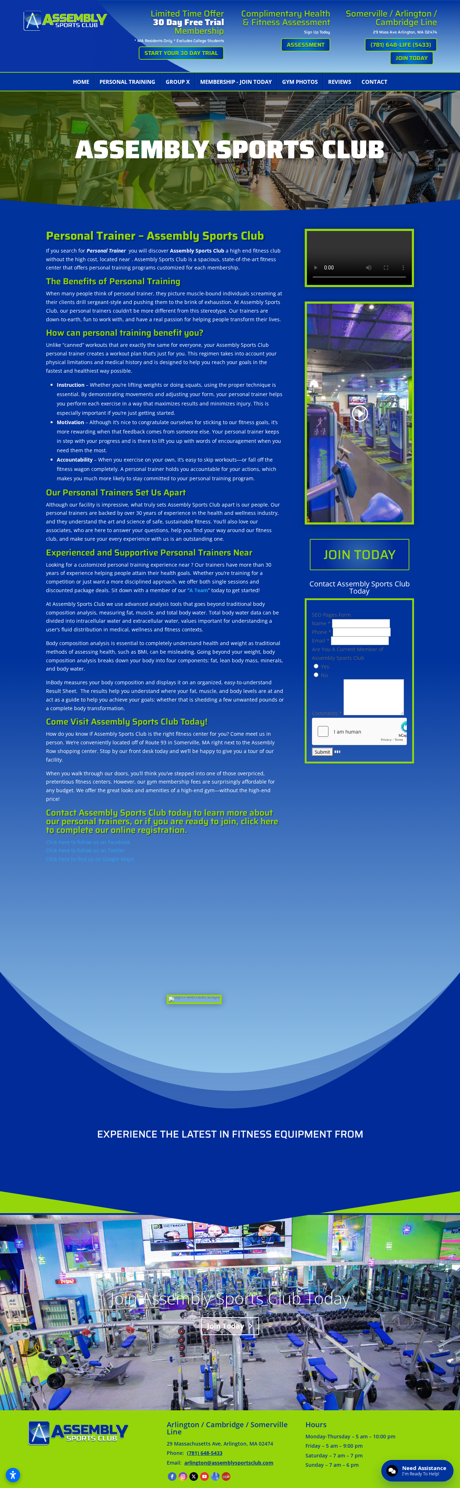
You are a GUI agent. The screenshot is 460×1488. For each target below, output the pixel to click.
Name (321, 623)
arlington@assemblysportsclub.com (228, 1462)
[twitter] (193, 1476)
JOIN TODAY (412, 58)
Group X (178, 81)
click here (259, 821)
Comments (327, 713)
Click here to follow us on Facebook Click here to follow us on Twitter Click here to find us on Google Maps (90, 851)
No (323, 675)
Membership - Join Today (236, 81)
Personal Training (127, 81)
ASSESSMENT (306, 44)
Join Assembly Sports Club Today (230, 1298)
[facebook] (172, 1476)
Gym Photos (300, 81)
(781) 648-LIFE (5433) (401, 44)
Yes (324, 666)
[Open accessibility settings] (13, 1475)
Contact (374, 81)
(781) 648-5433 (204, 1453)
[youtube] (204, 1476)
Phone (321, 632)
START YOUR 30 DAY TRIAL (181, 53)
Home (81, 81)
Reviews (339, 81)
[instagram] (183, 1476)
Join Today (359, 554)
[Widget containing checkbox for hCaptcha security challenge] (359, 731)
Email (321, 640)
